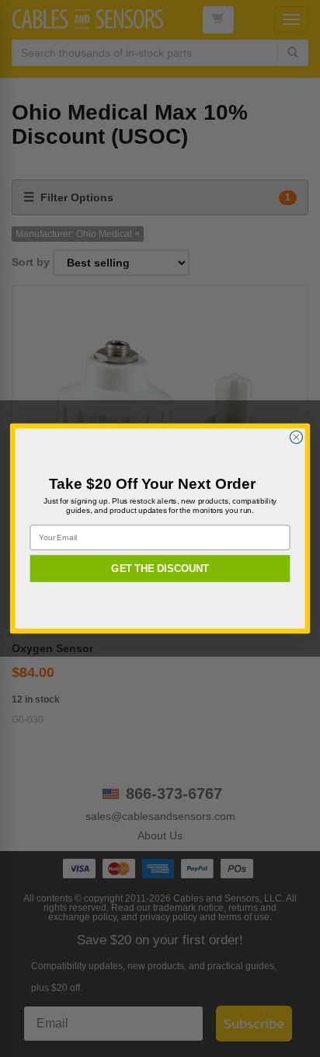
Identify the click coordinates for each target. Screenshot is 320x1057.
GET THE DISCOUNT (160, 568)
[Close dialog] (296, 437)
